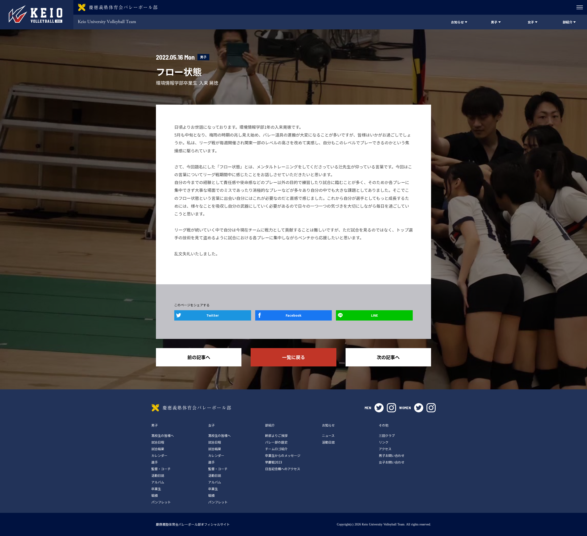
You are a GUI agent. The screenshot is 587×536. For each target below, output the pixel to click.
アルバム (157, 482)
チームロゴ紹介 (276, 449)
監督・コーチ (161, 468)
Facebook (293, 315)
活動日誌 (157, 475)
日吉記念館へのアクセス (282, 468)
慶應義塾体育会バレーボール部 (191, 407)
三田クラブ (387, 435)
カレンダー (159, 455)
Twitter (212, 315)
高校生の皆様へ (162, 435)
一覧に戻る (293, 357)
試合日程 (157, 442)
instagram (391, 407)
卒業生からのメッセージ (282, 455)
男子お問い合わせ (391, 455)
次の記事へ (388, 357)
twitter (379, 407)
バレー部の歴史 (276, 442)
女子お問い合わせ (391, 462)
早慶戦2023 (273, 462)
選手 (154, 462)
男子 (203, 57)
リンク (383, 442)
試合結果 (157, 449)
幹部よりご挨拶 (276, 435)
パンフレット (161, 502)
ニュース (328, 435)
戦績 (154, 495)
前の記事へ (198, 357)
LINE (374, 315)
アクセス (385, 449)
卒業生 (156, 488)
